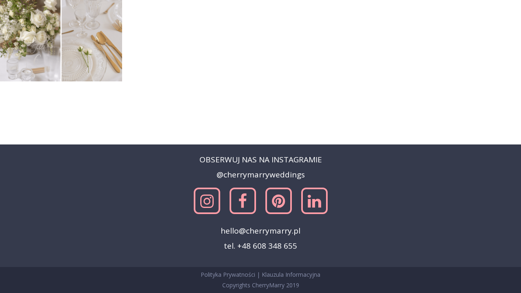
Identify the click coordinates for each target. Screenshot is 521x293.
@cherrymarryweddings (261, 174)
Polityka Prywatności (229, 274)
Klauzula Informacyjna (291, 274)
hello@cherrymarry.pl (260, 230)
